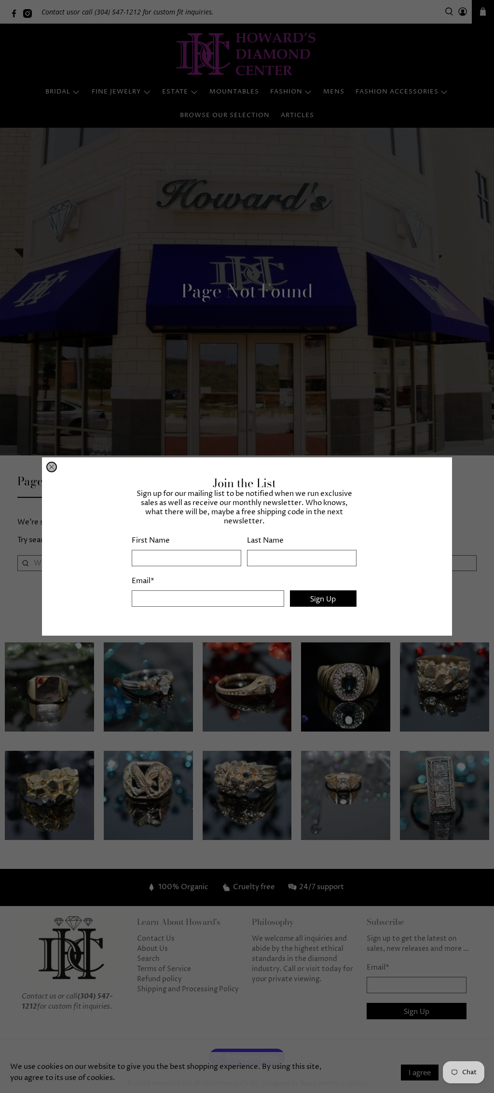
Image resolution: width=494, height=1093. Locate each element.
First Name (151, 540)
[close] (51, 467)
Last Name (265, 540)
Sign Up (323, 598)
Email (143, 581)
